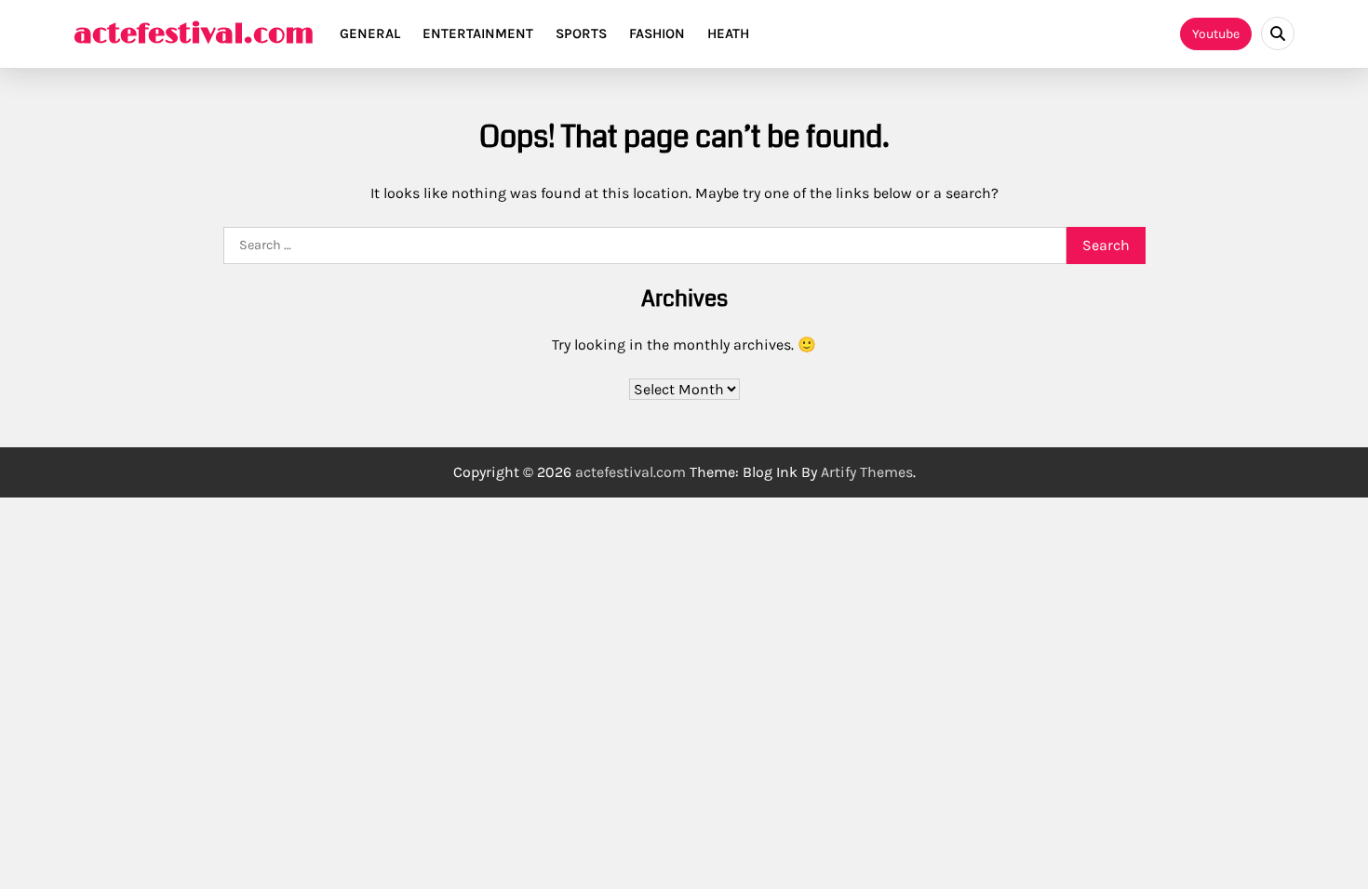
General (370, 33)
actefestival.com (194, 34)
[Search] (1277, 33)
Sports (581, 33)
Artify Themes (867, 472)
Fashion (657, 33)
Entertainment (477, 33)
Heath (728, 33)
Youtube (1216, 34)
